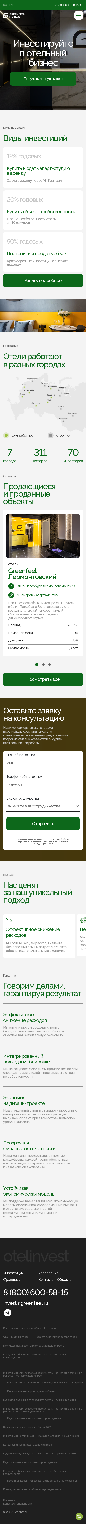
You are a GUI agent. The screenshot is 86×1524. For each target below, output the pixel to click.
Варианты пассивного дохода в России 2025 (27, 1427)
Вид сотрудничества (22, 798)
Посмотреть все (42, 679)
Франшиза (11, 1279)
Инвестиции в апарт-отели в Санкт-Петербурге (30, 1328)
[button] (36, 664)
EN (10, 5)
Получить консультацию (43, 79)
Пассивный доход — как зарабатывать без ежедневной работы (42, 1480)
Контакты (46, 1279)
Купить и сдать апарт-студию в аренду (38, 171)
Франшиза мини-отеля (16, 1337)
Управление (48, 1273)
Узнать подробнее (43, 280)
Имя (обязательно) (20, 755)
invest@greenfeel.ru (25, 1303)
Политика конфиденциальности (17, 1502)
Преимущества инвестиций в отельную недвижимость (33, 1345)
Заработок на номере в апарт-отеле (57, 1337)
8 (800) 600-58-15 (67, 5)
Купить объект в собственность (41, 211)
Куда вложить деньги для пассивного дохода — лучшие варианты (39, 1400)
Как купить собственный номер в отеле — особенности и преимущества (34, 1356)
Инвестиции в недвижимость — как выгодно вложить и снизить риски (45, 1382)
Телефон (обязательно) (24, 777)
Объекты (64, 1279)
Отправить (43, 823)
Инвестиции (13, 1273)
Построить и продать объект (38, 253)
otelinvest (35, 1256)
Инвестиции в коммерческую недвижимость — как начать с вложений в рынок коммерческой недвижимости (42, 1374)
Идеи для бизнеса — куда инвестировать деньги (34, 1418)
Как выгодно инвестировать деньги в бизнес (31, 1391)
